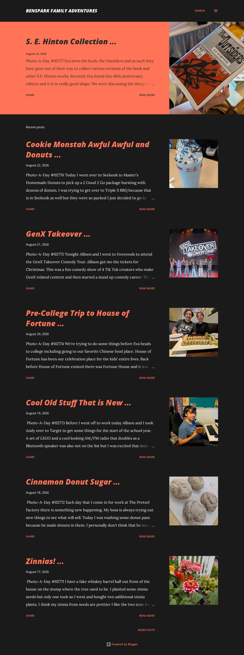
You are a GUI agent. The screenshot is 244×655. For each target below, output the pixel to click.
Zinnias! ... (45, 561)
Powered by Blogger (124, 644)
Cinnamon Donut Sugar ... (73, 481)
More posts (146, 630)
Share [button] (30, 95)
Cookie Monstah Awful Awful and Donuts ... (87, 149)
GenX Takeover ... (58, 233)
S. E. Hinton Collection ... (71, 41)
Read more (147, 95)
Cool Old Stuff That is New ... (78, 402)
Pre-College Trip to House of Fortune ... (77, 318)
